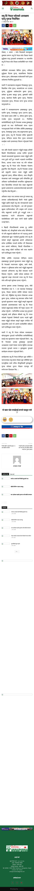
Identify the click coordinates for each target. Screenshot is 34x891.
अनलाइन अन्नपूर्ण (6, 21)
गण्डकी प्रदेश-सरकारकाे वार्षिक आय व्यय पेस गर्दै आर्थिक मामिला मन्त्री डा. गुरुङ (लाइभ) (25, 447)
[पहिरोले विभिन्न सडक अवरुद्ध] (6, 488)
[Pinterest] (11, 25)
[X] (7, 25)
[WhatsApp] (14, 25)
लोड (16, 551)
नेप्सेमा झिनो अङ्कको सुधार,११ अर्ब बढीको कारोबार (8, 446)
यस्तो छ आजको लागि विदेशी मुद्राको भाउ (19, 478)
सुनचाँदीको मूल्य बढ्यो (15, 543)
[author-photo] (17, 463)
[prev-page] (3, 503)
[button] (2, 8)
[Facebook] (3, 25)
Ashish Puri (21, 889)
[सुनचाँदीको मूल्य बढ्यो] (6, 546)
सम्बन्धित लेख (5, 474)
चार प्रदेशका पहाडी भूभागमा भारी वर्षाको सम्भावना (21, 494)
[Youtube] (21, 882)
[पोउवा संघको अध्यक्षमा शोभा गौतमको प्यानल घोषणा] (6, 538)
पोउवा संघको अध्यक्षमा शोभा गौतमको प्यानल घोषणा (21, 535)
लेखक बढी (12, 474)
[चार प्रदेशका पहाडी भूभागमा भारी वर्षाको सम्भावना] (6, 496)
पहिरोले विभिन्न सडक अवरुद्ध (17, 486)
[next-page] (5, 503)
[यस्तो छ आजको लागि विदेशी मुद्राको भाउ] (6, 480)
